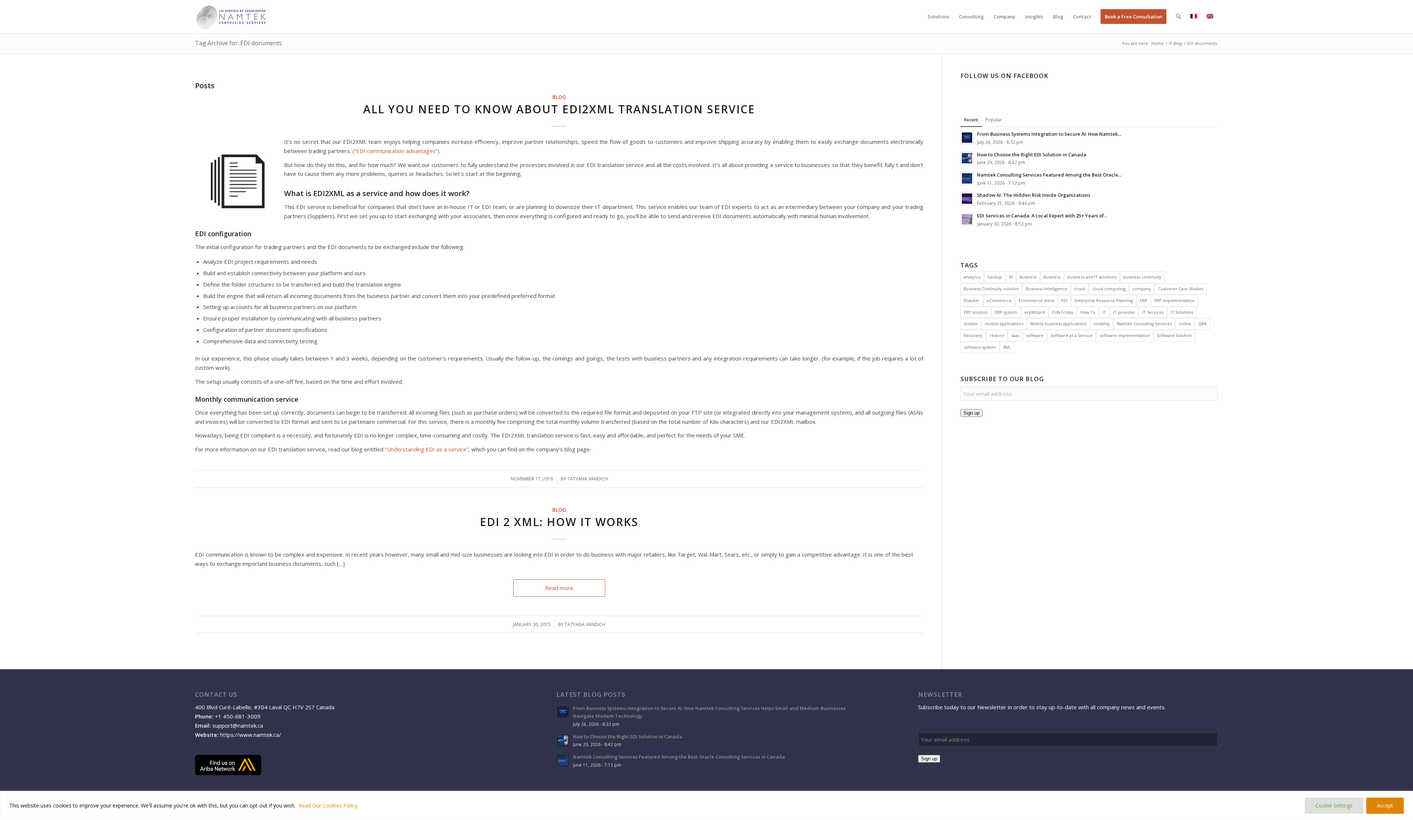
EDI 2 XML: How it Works (559, 521)
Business (1028, 277)
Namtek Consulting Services (1144, 323)
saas (1015, 335)
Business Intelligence (1046, 288)
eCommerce (999, 300)
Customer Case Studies (1180, 288)
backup (995, 277)
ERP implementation (1174, 300)
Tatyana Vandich (587, 479)
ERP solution (976, 312)
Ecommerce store (1036, 300)
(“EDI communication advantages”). (396, 151)
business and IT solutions (1091, 277)
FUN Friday (1062, 312)
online (1185, 323)
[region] (706, 805)
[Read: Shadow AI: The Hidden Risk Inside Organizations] (967, 198)
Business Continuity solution (991, 288)
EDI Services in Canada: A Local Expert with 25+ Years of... (1042, 215)
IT (1104, 312)
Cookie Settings (1334, 805)
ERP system (1006, 312)
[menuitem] (938, 16)
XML (1007, 347)
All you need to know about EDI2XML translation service (559, 109)
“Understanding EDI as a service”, (427, 449)
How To (1087, 312)
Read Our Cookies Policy (328, 805)
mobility (1102, 323)
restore (996, 335)
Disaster (972, 300)
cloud (1079, 288)
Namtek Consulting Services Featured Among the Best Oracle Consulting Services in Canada (679, 756)
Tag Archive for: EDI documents (238, 43)
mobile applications (1004, 323)
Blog (559, 97)
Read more (559, 588)
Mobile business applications (1058, 323)
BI (1011, 277)
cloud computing (1109, 288)
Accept (1385, 805)
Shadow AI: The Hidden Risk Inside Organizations (1033, 195)
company (1142, 288)
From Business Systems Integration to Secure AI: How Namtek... (1049, 134)
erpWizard (1034, 312)
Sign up (971, 413)
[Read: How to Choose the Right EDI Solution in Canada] (967, 158)
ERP (1143, 300)
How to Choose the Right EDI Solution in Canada (1031, 154)
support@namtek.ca (237, 725)
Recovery (973, 335)
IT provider (1124, 312)
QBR (1202, 323)
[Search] (1178, 16)
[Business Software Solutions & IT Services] (231, 16)
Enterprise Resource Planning (1103, 300)
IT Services (1153, 312)
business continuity (1142, 277)
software (1035, 335)
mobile (971, 323)
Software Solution (1174, 335)
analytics (972, 277)
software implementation (1124, 335)
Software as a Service (1071, 335)
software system (980, 347)
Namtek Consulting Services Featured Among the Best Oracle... (1049, 174)
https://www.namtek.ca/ (250, 734)
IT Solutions (1182, 312)
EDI (1064, 300)
